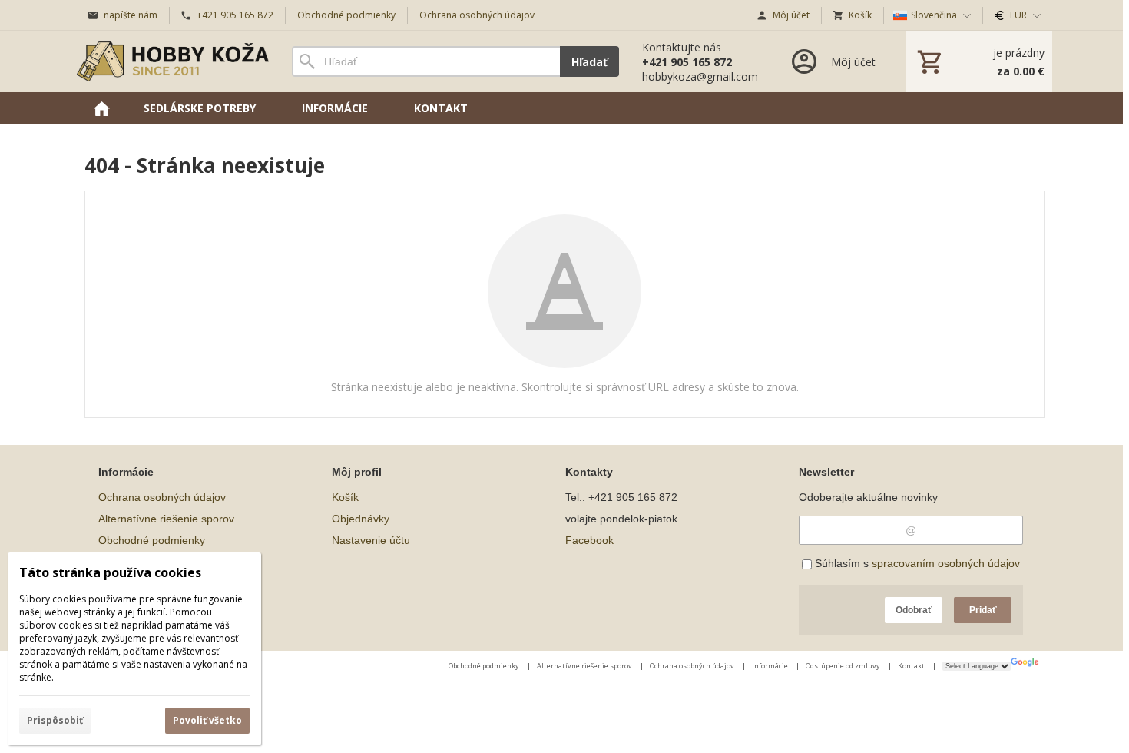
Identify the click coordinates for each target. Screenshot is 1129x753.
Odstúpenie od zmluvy (844, 666)
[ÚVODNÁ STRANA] (101, 108)
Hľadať (589, 62)
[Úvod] (173, 61)
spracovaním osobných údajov (946, 563)
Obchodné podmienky (151, 540)
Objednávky (360, 519)
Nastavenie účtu (371, 540)
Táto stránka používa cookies (110, 572)
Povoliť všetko (207, 720)
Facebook (589, 540)
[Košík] (979, 61)
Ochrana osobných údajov (162, 497)
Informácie (771, 666)
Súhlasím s (916, 563)
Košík (345, 497)
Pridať (983, 610)
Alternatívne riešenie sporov (166, 519)
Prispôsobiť (55, 720)
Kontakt (912, 666)
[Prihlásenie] (832, 61)
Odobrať (914, 610)
